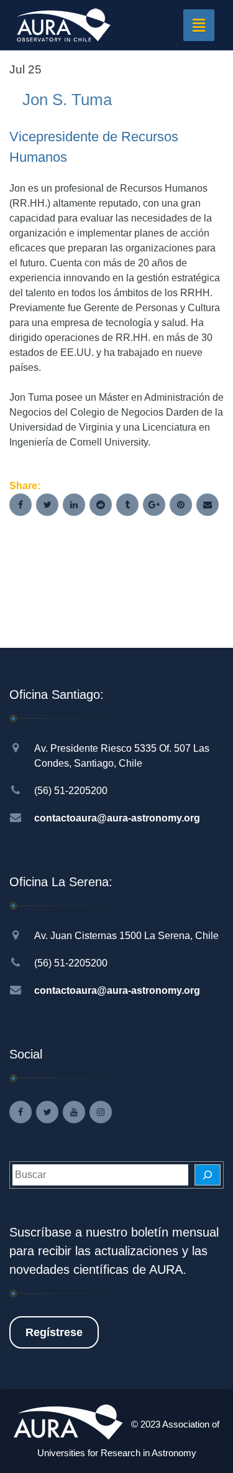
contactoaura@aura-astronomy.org (117, 818)
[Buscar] (207, 1174)
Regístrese (54, 1332)
